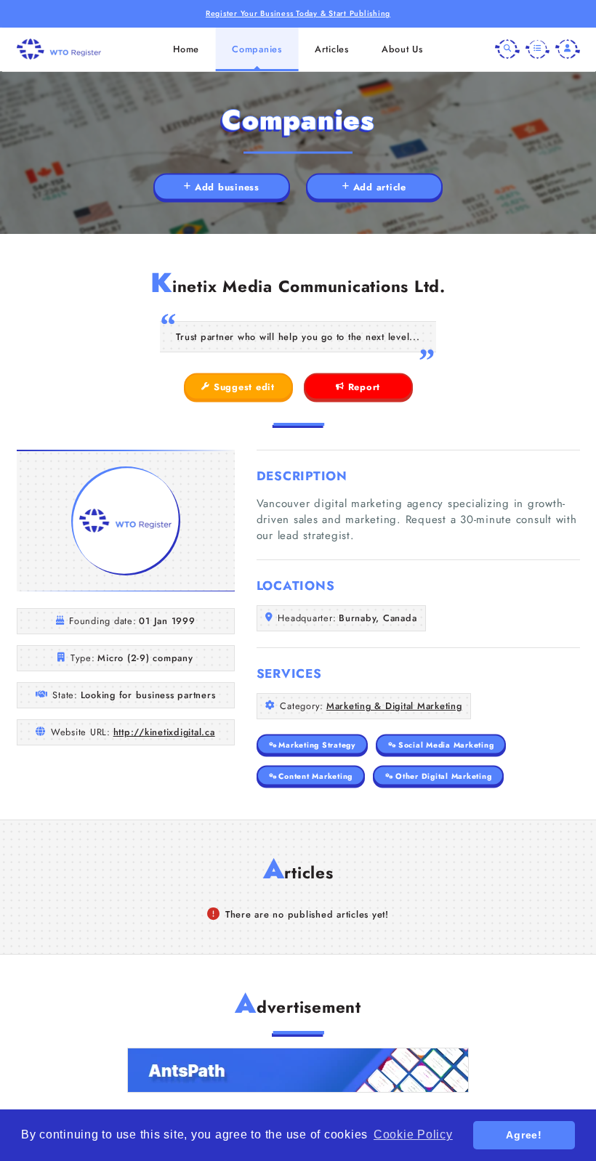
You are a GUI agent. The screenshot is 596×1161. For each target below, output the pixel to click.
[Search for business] (507, 49)
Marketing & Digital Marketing (394, 706)
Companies (257, 49)
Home (186, 49)
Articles (332, 49)
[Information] (537, 49)
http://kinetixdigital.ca (164, 732)
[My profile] (567, 49)
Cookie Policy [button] (413, 1134)
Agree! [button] (524, 1135)
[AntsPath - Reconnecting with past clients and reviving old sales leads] (298, 1070)
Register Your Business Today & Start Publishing (298, 13)
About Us (402, 49)
